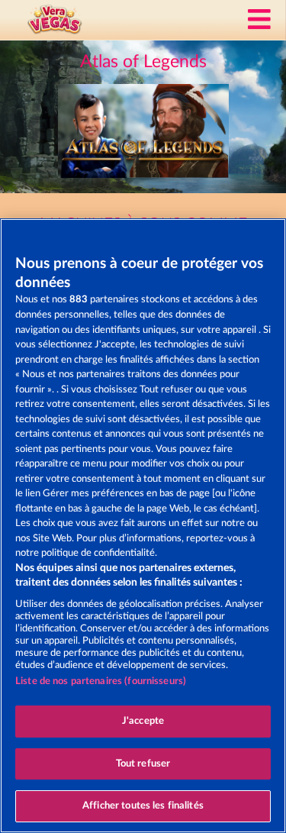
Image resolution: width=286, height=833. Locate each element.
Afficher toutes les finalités (143, 806)
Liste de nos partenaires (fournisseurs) (100, 681)
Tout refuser (143, 764)
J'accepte (143, 721)
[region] (143, 525)
